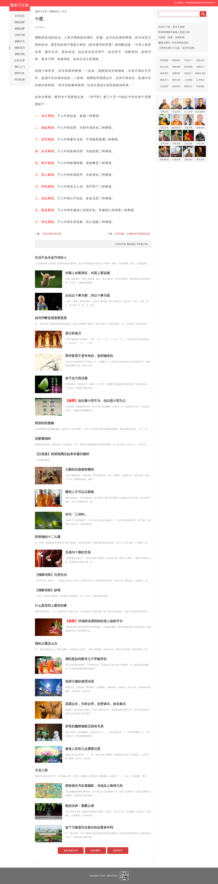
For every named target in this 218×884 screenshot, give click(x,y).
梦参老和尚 (164, 159)
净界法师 (164, 112)
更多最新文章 (71, 850)
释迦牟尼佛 (200, 73)
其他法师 (176, 159)
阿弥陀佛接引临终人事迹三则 (173, 32)
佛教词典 (20, 54)
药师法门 (188, 73)
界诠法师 (200, 159)
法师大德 (20, 35)
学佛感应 (200, 86)
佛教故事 (20, 28)
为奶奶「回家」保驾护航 (171, 37)
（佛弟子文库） (112, 876)
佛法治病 (164, 67)
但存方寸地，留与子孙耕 (171, 26)
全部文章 (20, 60)
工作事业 (200, 80)
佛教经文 (20, 41)
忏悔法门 (188, 60)
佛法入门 (20, 66)
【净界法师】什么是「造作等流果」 (177, 47)
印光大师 (200, 144)
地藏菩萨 (176, 73)
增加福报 (164, 60)
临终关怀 (176, 86)
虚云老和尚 (200, 112)
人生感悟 (188, 80)
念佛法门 (200, 67)
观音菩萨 (164, 73)
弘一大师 (188, 112)
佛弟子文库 (41, 11)
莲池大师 (164, 128)
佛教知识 (20, 47)
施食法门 (164, 80)
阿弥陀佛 (20, 79)
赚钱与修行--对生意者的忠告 (173, 42)
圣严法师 (164, 144)
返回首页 (118, 850)
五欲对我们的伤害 (51, 233)
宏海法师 (188, 159)
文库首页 (20, 15)
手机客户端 (141, 244)
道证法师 (176, 112)
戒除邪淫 (188, 86)
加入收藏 (178, 3)
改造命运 (200, 60)
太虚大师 (188, 128)
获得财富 (176, 60)
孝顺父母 (176, 80)
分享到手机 (120, 244)
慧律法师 (200, 128)
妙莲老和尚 (176, 128)
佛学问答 (20, 73)
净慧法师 (176, 144)
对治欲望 (164, 86)
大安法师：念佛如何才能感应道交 (132, 233)
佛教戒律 (176, 67)
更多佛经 (95, 850)
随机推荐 (20, 22)
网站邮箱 (131, 244)
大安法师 (188, 144)
